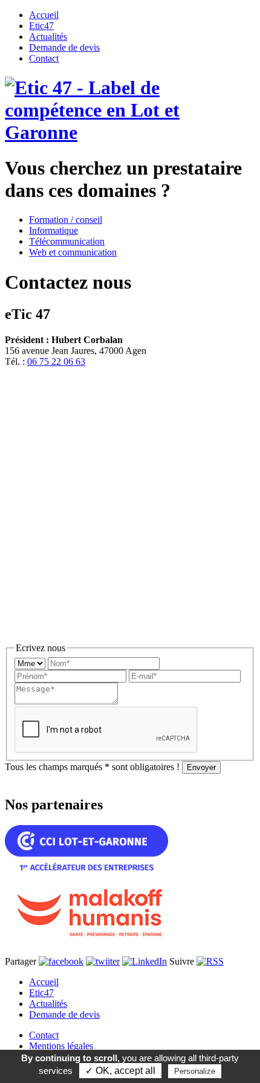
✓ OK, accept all (120, 1070)
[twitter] (103, 961)
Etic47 (41, 993)
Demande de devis (64, 1014)
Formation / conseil (65, 219)
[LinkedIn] (144, 961)
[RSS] (210, 961)
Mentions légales (61, 1046)
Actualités (48, 1003)
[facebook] (61, 961)
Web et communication (73, 252)
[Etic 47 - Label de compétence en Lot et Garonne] (130, 132)
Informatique (53, 230)
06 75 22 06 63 (56, 361)
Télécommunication (67, 241)
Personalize (194, 1071)
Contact (44, 1035)
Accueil (44, 982)
